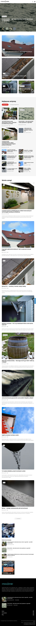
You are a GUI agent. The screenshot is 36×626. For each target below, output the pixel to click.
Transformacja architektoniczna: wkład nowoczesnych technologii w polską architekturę (15, 19)
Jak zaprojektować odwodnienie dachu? (29, 624)
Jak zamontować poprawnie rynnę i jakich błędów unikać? (12, 163)
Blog (3, 14)
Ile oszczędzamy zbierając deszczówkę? (29, 623)
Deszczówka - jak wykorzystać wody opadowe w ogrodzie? (26, 122)
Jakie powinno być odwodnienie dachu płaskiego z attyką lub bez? (28, 130)
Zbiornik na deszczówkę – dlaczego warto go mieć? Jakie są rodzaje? (29, 156)
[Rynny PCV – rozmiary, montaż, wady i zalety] (8, 530)
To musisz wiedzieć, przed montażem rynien (12, 169)
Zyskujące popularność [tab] (14, 104)
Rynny (4, 73)
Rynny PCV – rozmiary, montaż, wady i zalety (15, 76)
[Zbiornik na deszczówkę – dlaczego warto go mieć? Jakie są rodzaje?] (8, 567)
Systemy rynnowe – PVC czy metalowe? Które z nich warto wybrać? (12, 156)
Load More (18, 518)
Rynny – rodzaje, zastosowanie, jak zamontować (27, 169)
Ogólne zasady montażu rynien (29, 163)
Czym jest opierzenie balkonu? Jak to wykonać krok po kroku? (12, 150)
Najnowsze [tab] (6, 104)
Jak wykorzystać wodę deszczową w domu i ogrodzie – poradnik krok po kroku (9, 122)
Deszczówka (5, 109)
